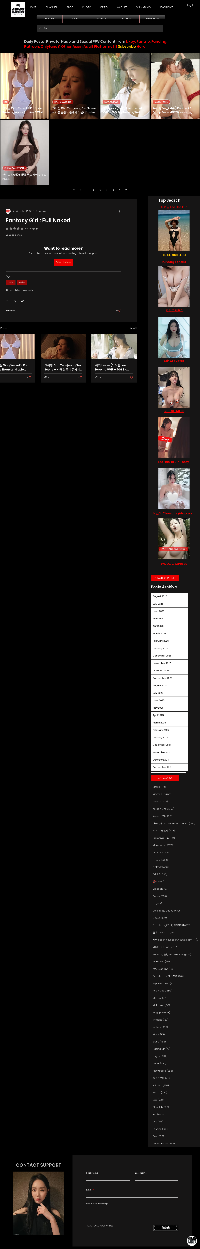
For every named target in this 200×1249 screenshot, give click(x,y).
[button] (121, 6)
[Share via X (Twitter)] (14, 300)
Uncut (9, 290)
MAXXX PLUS (111, 101)
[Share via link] (22, 300)
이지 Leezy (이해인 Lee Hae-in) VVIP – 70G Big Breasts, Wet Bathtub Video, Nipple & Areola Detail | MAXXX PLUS (111, 367)
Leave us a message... (98, 1203)
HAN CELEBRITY (62, 101)
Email (89, 1189)
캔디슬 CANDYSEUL (14, 168)
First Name (92, 1173)
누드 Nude (28, 290)
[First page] (74, 190)
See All (133, 328)
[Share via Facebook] (7, 300)
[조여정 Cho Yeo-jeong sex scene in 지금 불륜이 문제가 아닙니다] (63, 346)
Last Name (141, 1173)
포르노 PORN (161, 101)
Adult (17, 290)
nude (10, 282)
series (22, 282)
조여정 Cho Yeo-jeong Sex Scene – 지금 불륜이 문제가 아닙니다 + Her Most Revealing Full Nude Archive (62, 367)
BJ (5, 101)
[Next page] (119, 190)
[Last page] (126, 190)
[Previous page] (80, 190)
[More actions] (119, 211)
